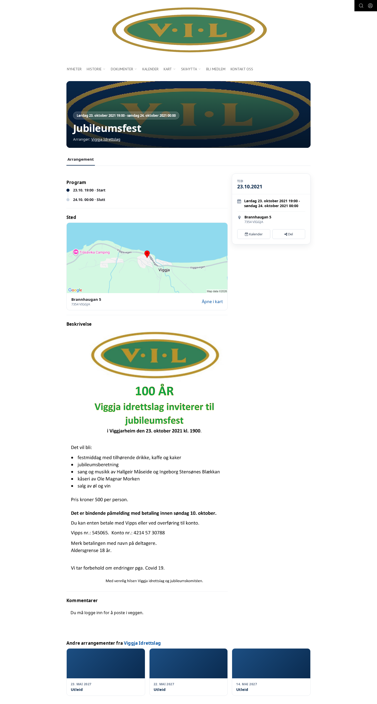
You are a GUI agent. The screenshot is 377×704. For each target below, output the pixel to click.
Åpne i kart (212, 301)
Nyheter (74, 69)
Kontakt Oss (242, 69)
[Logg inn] (370, 5)
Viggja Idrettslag (105, 139)
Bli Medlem (215, 69)
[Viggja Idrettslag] (188, 30)
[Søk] (361, 5)
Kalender (150, 69)
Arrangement (80, 159)
